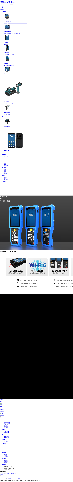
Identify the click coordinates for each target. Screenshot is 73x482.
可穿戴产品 (4, 154)
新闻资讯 (6, 462)
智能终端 (4, 11)
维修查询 (6, 179)
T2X (5, 152)
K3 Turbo (9, 23)
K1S (5, 23)
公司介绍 (6, 460)
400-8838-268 (2, 476)
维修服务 (6, 177)
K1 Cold (5, 65)
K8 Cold (8, 65)
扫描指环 (6, 156)
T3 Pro (18, 33)
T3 (16, 33)
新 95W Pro (22, 23)
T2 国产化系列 (6, 54)
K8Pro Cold (12, 65)
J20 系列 (5, 103)
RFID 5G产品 (7, 150)
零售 (5, 169)
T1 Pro (9, 33)
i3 (19, 23)
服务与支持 (4, 175)
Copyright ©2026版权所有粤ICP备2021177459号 (9, 478)
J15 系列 (12, 103)
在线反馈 (6, 178)
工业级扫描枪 (7, 101)
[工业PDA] (7, 2)
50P (19, 33)
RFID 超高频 (7, 126)
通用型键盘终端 (7, 21)
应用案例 (4, 167)
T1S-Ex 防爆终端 (12, 54)
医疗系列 (6, 73)
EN (2, 7)
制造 (5, 163)
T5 (4, 33)
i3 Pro (18, 23)
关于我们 (4, 181)
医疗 (5, 164)
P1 (4, 44)
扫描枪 (3, 429)
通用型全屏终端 (7, 31)
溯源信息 (8, 473)
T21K (12, 33)
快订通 (15, 473)
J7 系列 (8, 114)
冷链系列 (6, 63)
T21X (15, 33)
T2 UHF (7, 152)
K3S (6, 23)
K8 (13, 23)
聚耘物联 (12, 473)
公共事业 (6, 165)
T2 (10, 33)
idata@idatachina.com (3, 477)
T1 (5, 33)
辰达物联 (2, 473)
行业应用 (4, 443)
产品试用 (2, 9)
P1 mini (6, 44)
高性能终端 (6, 52)
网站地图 (20, 478)
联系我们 (6, 461)
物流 (5, 162)
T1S (7, 33)
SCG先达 (5, 473)
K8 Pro (15, 23)
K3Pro (12, 23)
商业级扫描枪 (7, 112)
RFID (3, 116)
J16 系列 (8, 103)
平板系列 (6, 42)
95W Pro (25, 23)
